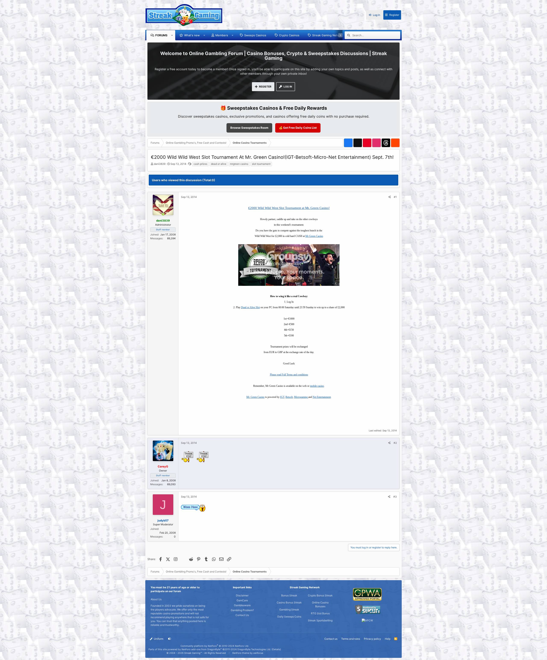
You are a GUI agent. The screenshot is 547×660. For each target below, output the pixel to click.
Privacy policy (372, 638)
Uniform (158, 638)
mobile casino (317, 385)
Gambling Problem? (242, 610)
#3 (395, 496)
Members (221, 35)
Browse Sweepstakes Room (249, 127)
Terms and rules (350, 638)
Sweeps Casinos (255, 35)
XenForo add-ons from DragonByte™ (201, 649)
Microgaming (301, 397)
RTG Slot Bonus (320, 613)
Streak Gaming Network (328, 35)
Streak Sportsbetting (320, 620)
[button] (172, 35)
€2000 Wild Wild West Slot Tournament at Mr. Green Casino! (289, 208)
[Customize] (170, 639)
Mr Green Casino (314, 236)
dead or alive (218, 163)
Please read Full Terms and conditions (289, 374)
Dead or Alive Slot (250, 307)
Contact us (330, 638)
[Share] (389, 197)
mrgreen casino (239, 163)
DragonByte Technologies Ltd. (254, 649)
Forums (161, 35)
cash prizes (200, 163)
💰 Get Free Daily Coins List (298, 127)
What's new (192, 35)
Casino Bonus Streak (289, 602)
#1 (395, 197)
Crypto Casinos (289, 35)
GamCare (242, 600)
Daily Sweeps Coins (289, 616)
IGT (282, 397)
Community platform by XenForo (215, 645)
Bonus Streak (289, 595)
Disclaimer (242, 595)
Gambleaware (242, 605)
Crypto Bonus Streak (320, 595)
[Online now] (163, 214)
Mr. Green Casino (255, 397)
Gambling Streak (289, 609)
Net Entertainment (322, 397)
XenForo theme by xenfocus (247, 652)
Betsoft (289, 397)
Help (387, 638)
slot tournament (261, 163)
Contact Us (242, 615)
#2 (395, 442)
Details (276, 649)
